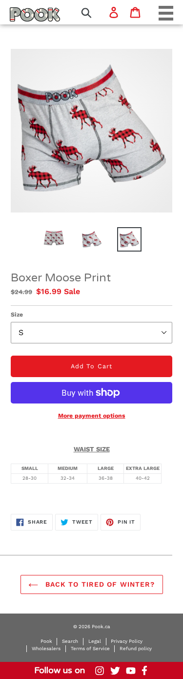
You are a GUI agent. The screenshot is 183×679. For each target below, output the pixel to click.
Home (22, 14)
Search (70, 641)
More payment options (91, 415)
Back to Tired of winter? (99, 584)
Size (17, 314)
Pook (46, 641)
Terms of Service (90, 648)
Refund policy (136, 648)
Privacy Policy (126, 641)
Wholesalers (46, 648)
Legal (94, 641)
